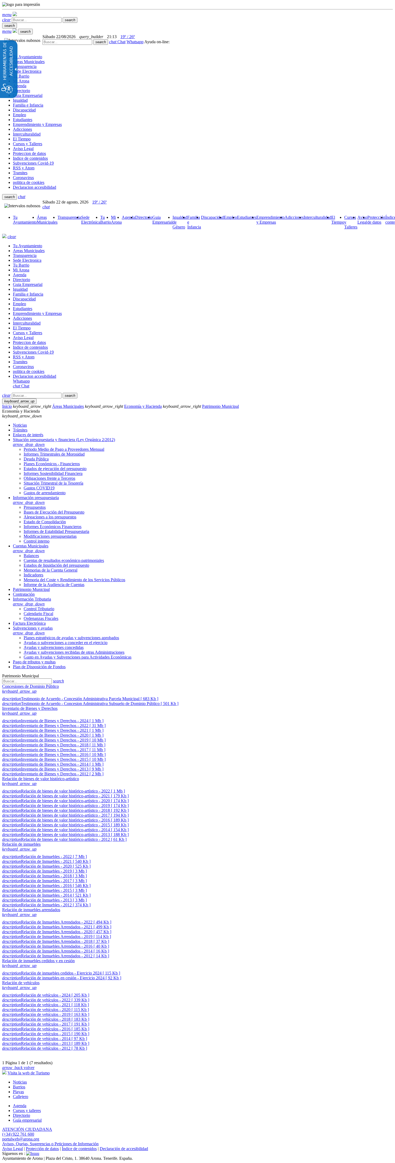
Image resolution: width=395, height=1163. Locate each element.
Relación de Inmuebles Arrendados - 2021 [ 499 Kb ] (56, 927)
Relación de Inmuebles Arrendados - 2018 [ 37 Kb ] (55, 941)
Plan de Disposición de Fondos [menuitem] (39, 666)
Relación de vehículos (21, 982)
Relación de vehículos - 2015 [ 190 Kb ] (45, 1033)
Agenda (19, 1105)
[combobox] (67, 42)
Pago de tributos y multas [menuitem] (34, 662)
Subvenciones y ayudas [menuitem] (33, 630)
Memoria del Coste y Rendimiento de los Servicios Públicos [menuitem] (74, 579)
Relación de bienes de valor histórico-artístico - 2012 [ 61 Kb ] (64, 839)
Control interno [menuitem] (36, 541)
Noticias (20, 1082)
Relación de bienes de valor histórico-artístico (40, 778)
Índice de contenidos (79, 1148)
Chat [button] (117, 41)
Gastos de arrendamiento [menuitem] (45, 492)
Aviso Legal (12, 1148)
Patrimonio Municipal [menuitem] (31, 589)
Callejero (20, 1096)
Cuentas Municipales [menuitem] (30, 548)
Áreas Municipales (68, 406)
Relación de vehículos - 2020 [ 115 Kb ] (45, 1009)
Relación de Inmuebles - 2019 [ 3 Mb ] (44, 871)
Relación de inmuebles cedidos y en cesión (38, 960)
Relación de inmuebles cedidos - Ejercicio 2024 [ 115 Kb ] (61, 973)
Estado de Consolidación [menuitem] (45, 521)
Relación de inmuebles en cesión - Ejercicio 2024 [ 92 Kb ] (61, 978)
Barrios (19, 1087)
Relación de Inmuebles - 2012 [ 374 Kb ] (46, 905)
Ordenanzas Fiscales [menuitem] (41, 618)
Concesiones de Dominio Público (30, 686)
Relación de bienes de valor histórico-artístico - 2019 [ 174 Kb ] (65, 805)
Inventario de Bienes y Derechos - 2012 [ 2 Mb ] (52, 774)
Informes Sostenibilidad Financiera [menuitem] (53, 473)
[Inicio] (15, 14)
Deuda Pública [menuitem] (36, 459)
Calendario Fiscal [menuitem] (38, 613)
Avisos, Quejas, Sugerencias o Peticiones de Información (50, 1144)
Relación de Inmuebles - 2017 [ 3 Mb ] (44, 880)
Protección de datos (42, 1148)
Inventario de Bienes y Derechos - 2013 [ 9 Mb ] (52, 769)
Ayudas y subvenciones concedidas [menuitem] (54, 647)
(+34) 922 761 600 (18, 1134)
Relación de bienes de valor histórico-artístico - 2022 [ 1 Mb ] (63, 791)
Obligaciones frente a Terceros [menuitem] (49, 478)
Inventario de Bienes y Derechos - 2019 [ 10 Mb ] (54, 740)
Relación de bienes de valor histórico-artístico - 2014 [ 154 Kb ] (65, 829)
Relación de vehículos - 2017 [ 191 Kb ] (45, 1024)
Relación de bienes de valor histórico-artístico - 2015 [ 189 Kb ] (65, 825)
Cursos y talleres (27, 1110)
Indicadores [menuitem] (33, 575)
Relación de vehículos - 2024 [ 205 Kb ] (45, 995)
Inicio (7, 406)
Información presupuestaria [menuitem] (36, 500)
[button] (7, 14)
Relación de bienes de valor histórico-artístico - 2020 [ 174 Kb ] (65, 800)
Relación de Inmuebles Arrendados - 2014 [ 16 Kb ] (55, 951)
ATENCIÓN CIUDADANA (27, 1129)
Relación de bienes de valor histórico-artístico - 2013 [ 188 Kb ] (65, 834)
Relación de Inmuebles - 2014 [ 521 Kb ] (46, 895)
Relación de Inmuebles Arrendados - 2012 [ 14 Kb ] (55, 956)
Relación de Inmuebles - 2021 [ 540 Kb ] (46, 861)
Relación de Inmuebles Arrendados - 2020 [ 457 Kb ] (56, 931)
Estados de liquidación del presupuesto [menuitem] (56, 565)
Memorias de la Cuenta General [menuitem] (50, 570)
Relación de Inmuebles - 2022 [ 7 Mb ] (44, 856)
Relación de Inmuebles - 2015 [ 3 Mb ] (44, 890)
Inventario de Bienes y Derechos (30, 708)
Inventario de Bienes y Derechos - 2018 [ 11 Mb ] (53, 745)
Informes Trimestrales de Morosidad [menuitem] (54, 454)
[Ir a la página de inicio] (4, 236)
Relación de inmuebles (21, 844)
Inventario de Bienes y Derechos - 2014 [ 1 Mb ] (52, 764)
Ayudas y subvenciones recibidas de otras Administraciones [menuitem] (74, 652)
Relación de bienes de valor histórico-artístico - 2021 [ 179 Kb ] (65, 796)
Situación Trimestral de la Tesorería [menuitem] (53, 483)
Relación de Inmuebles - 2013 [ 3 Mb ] (44, 900)
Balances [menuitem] (31, 555)
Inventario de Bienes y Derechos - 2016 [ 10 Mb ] (54, 754)
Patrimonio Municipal (220, 406)
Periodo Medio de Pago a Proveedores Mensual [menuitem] (64, 449)
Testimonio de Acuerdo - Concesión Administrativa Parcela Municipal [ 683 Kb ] (80, 698)
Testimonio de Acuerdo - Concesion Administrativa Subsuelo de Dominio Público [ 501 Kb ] (90, 703)
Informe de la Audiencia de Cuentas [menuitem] (54, 584)
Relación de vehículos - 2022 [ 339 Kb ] (45, 1000)
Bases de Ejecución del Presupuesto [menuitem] (54, 512)
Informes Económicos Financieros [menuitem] (52, 526)
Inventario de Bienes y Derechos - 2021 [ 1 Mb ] (52, 730)
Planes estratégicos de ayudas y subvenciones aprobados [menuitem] (71, 637)
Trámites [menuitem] (20, 430)
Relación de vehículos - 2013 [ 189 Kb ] (45, 1043)
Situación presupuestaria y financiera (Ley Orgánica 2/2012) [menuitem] (64, 442)
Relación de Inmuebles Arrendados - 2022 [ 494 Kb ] (56, 922)
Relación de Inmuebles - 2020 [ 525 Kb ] (46, 866)
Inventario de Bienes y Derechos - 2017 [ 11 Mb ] (53, 749)
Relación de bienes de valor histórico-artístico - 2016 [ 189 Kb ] (65, 820)
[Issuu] (32, 1153)
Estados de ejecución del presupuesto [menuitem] (55, 468)
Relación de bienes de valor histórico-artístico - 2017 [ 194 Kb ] (65, 815)
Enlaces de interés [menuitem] (28, 435)
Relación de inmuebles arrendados (31, 909)
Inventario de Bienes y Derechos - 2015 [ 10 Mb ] (54, 759)
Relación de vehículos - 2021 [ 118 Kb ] (45, 1004)
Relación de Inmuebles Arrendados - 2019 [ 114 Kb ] (56, 936)
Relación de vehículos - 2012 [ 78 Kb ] (44, 1048)
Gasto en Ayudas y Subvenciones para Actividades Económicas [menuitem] (77, 657)
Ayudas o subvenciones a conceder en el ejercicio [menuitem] (65, 642)
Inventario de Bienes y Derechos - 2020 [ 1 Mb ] (52, 735)
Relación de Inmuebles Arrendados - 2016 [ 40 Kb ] (55, 946)
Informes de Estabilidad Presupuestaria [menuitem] (56, 531)
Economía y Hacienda (143, 406)
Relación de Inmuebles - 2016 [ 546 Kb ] (46, 885)
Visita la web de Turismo (29, 1073)
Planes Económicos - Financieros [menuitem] (52, 463)
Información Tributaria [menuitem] (32, 601)
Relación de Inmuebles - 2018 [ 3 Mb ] (44, 876)
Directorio (21, 1115)
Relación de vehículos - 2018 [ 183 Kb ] (45, 1019)
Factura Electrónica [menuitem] (29, 623)
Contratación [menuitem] (24, 594)
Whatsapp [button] (135, 41)
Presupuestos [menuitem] (35, 507)
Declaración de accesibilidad (124, 1148)
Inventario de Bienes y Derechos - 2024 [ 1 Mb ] (52, 720)
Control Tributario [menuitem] (39, 608)
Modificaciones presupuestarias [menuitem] (50, 536)
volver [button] (18, 1067)
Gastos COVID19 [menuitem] (39, 488)
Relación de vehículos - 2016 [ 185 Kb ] (45, 1029)
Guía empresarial (27, 1120)
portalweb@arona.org (20, 1139)
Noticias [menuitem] (20, 425)
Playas (18, 1091)
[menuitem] (25, 219)
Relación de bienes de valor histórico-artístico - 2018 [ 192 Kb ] (65, 810)
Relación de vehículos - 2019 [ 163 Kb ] (45, 1014)
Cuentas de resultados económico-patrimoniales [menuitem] (64, 560)
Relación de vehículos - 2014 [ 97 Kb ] (44, 1038)
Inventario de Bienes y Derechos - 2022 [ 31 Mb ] (54, 725)
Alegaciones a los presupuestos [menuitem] (50, 517)
